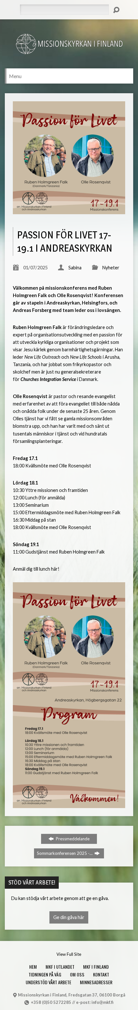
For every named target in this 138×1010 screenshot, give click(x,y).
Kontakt (101, 974)
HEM (33, 966)
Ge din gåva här (68, 917)
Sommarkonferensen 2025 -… (65, 853)
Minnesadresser (96, 982)
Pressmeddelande (72, 838)
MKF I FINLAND (96, 966)
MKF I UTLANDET (60, 966)
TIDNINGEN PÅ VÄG (45, 974)
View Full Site (68, 954)
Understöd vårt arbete (48, 982)
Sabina (75, 267)
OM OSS (77, 974)
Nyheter (110, 267)
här (54, 569)
